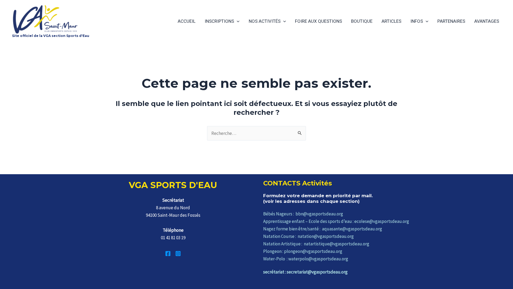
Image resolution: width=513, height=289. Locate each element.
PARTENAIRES (451, 21)
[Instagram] (178, 253)
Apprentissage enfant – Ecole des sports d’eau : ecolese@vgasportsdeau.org (336, 221)
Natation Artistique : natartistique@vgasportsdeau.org (316, 244)
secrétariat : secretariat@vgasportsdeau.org (305, 272)
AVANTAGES (486, 21)
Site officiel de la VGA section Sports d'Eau (50, 36)
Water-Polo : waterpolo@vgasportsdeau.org (305, 259)
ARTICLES (391, 21)
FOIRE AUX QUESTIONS (318, 21)
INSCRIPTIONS (219, 21)
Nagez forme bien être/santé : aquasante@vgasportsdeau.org (322, 229)
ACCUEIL (187, 21)
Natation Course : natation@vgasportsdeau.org (308, 236)
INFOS (416, 21)
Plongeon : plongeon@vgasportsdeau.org (302, 251)
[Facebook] (168, 253)
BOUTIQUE (361, 21)
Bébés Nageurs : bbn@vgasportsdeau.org (303, 214)
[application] (236, 21)
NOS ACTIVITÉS (265, 21)
